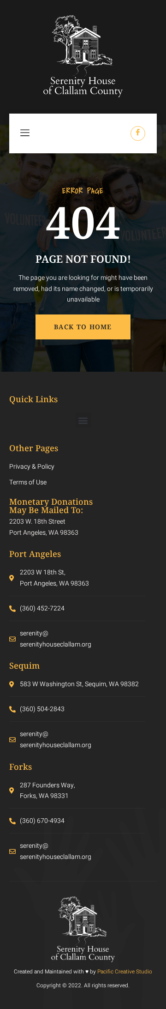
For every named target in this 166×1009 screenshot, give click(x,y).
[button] (83, 420)
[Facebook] (137, 133)
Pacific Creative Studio (124, 971)
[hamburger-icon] (25, 133)
